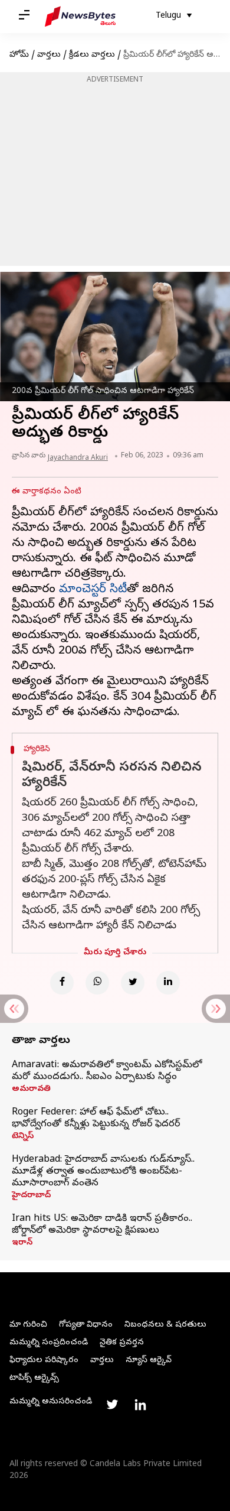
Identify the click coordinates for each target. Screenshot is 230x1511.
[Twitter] (132, 983)
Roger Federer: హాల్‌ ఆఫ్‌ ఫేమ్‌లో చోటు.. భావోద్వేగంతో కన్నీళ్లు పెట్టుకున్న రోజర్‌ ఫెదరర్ (96, 1118)
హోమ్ (19, 55)
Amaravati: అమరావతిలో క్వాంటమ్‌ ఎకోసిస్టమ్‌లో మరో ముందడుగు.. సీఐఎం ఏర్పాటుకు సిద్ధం (107, 1071)
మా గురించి (28, 1325)
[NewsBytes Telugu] (80, 16)
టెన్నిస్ (23, 1137)
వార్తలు (49, 55)
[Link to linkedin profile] (140, 1404)
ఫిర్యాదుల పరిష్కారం (43, 1360)
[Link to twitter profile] (112, 1404)
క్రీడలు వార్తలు (92, 55)
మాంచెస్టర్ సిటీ (93, 590)
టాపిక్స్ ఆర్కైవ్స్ (34, 1378)
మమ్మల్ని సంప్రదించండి (48, 1342)
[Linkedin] (168, 983)
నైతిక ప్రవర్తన (122, 1342)
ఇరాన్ (22, 1243)
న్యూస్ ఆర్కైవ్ (149, 1360)
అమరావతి (31, 1089)
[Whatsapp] (97, 983)
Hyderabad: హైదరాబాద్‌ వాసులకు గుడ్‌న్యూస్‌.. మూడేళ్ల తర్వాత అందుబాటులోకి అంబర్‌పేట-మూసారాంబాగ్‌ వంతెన (103, 1172)
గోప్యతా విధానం (86, 1325)
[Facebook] (62, 983)
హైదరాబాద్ (31, 1196)
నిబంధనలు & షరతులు (165, 1325)
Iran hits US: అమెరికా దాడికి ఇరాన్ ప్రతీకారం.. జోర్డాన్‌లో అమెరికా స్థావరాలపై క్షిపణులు (102, 1225)
